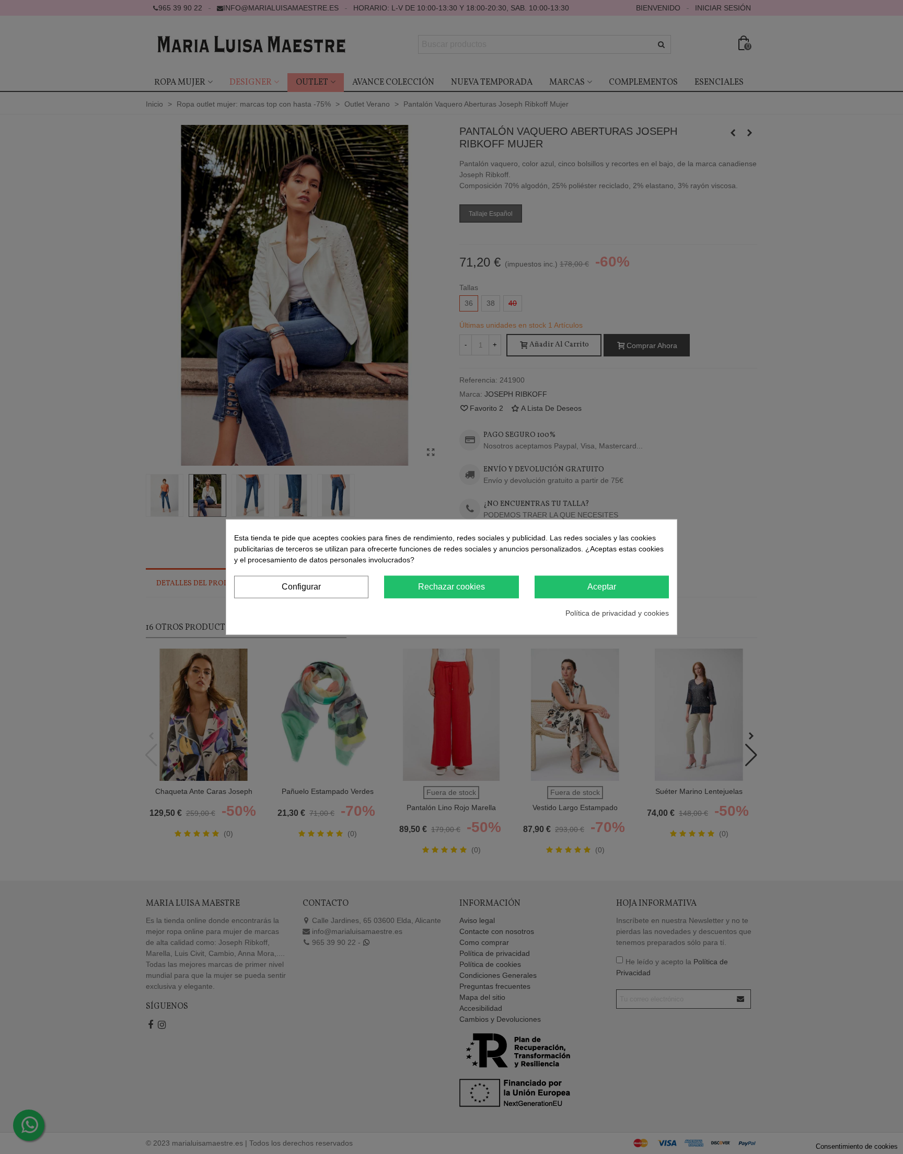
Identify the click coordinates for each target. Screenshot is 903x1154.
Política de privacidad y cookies (617, 612)
